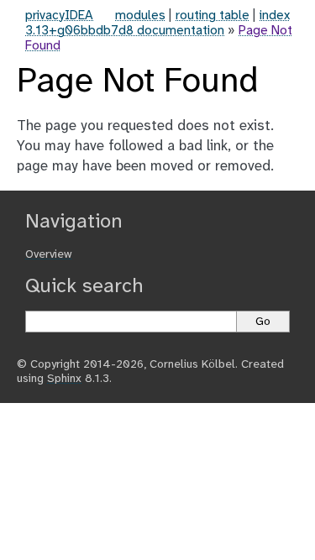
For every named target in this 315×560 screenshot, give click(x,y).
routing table (212, 16)
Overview (48, 255)
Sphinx (64, 379)
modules (140, 16)
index (275, 16)
